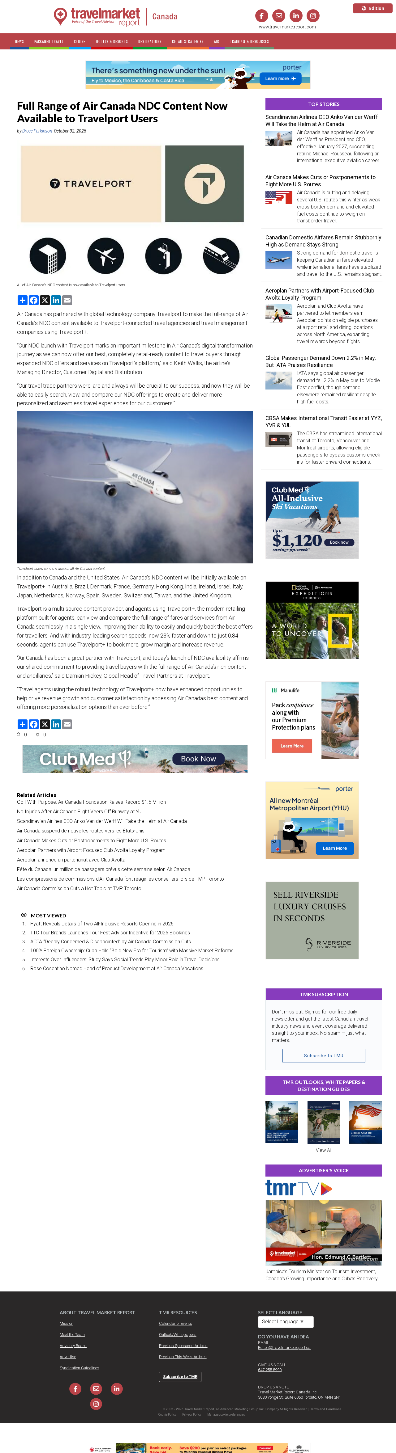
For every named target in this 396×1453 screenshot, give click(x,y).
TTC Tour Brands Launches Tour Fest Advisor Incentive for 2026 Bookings (110, 933)
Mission (66, 1323)
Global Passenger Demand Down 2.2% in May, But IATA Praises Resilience (320, 361)
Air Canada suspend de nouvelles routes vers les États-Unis (80, 831)
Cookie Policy (167, 1414)
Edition (376, 8)
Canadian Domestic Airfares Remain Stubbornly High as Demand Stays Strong (323, 241)
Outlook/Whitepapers (177, 1334)
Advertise (68, 1356)
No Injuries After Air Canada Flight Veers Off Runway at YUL (80, 812)
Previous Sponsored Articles (183, 1345)
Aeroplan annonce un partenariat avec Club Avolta (71, 860)
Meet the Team (72, 1334)
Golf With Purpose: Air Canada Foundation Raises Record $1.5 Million (91, 802)
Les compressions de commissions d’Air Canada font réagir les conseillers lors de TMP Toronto (120, 879)
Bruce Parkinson (37, 130)
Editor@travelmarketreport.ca (284, 1347)
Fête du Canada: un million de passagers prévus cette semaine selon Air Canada (103, 869)
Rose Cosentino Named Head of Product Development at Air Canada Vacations (116, 968)
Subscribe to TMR (324, 1055)
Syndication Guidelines (79, 1368)
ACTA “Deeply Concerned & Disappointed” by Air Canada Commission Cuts (110, 942)
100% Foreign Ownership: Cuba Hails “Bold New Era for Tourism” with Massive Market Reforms (132, 951)
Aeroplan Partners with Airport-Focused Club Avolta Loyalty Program (91, 850)
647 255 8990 (270, 1369)
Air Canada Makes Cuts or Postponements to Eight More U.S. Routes (91, 841)
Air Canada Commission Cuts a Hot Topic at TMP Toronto (79, 888)
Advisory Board (73, 1345)
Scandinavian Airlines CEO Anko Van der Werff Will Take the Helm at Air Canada (102, 821)
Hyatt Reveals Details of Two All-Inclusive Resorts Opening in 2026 (102, 924)
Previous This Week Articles (183, 1356)
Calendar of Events (175, 1323)
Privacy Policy (191, 1414)
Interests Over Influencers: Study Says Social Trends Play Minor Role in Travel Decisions (125, 959)
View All (324, 1150)
